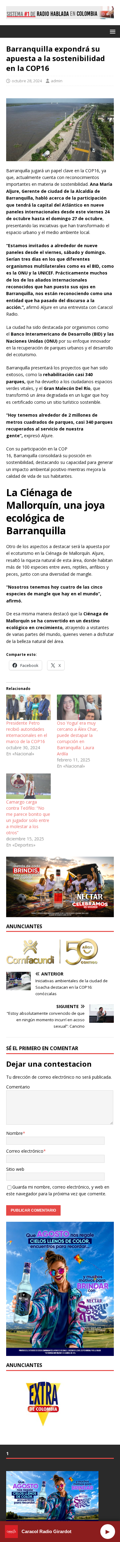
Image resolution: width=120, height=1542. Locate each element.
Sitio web (15, 1169)
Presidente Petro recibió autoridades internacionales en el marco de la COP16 (26, 732)
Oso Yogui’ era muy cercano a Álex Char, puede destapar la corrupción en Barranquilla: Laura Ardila (77, 738)
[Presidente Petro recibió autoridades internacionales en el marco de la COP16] (28, 707)
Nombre (14, 1133)
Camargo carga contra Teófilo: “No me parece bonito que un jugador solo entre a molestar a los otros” (28, 817)
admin (56, 81)
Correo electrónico (24, 1151)
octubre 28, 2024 (27, 81)
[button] (111, 31)
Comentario (18, 1087)
